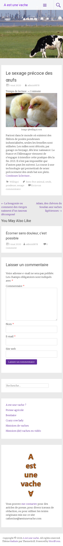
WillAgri (14, 181)
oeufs (48, 181)
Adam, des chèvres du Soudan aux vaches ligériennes (49, 207)
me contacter (29, 503)
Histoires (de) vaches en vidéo (23, 430)
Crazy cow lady (14, 420)
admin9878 (33, 85)
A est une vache (16, 5)
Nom (10, 324)
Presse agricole (15, 410)
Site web (11, 348)
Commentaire (15, 286)
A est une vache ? (16, 404)
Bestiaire (11, 415)
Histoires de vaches (17, 425)
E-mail (11, 336)
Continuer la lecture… (18, 175)
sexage (20, 185)
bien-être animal (35, 181)
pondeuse (11, 185)
